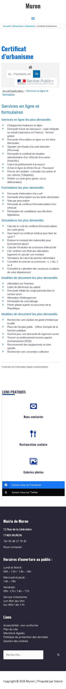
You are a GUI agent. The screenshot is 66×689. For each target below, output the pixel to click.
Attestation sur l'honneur (20, 283)
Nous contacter (33, 417)
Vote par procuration (18, 200)
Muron (33, 6)
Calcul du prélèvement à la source (26, 164)
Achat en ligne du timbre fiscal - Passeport (30, 167)
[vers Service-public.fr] (36, 82)
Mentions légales (14, 633)
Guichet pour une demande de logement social (33, 334)
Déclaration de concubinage (22, 301)
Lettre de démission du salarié (23, 287)
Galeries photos (33, 472)
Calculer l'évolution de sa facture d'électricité (31, 247)
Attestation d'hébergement (21, 297)
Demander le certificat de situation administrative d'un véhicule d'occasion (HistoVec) (28, 157)
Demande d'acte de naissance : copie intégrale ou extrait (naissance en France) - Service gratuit (33, 132)
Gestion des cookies (15, 641)
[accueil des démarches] (30, 66)
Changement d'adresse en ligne (24, 125)
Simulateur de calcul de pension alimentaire (31, 258)
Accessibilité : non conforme (20, 625)
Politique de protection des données (25, 637)
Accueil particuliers (13, 90)
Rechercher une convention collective (28, 351)
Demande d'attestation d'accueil (24, 193)
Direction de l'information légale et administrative (25, 367)
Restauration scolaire (33, 444)
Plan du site (10, 629)
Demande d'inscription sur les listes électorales (33, 197)
